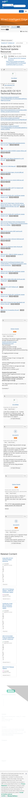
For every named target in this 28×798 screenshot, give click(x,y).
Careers (3, 744)
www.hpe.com (20, 732)
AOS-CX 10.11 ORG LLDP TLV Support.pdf (12, 188)
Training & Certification (7, 767)
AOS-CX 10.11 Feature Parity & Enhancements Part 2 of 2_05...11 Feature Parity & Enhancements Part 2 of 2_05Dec (14, 223)
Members (4, 29)
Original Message (16, 418)
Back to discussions (7, 40)
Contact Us (4, 746)
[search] (11, 5)
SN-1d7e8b (6, 594)
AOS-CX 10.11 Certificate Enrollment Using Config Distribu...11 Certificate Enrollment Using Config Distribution (13, 263)
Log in (21, 11)
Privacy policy (5, 751)
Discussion (15, 26)
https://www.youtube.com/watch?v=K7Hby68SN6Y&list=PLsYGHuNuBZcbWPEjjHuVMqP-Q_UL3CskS (14, 98)
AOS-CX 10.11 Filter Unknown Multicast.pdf (12, 239)
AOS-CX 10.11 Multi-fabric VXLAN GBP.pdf (12, 172)
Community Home (5, 26)
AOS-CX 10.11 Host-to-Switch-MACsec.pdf (12, 180)
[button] (26, 773)
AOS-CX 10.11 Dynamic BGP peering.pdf (11, 231)
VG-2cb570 (15, 435)
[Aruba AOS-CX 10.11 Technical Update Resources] (8, 58)
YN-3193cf (14, 78)
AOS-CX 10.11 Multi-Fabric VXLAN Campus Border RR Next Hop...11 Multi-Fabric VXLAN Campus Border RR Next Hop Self (13, 205)
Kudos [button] (25, 69)
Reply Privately (9, 87)
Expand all (4, 43)
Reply (3, 87)
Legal (3, 755)
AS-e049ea (15, 404)
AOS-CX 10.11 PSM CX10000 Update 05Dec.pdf (14, 151)
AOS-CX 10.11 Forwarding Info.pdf (10, 310)
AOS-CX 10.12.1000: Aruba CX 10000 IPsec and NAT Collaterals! (8, 637)
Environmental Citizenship (8, 748)
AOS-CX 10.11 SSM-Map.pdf (8, 166)
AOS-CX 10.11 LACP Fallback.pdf (10, 287)
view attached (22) (9, 85)
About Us (4, 742)
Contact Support (5, 765)
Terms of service (5, 753)
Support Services (6, 763)
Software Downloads (6, 769)
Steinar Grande (15, 329)
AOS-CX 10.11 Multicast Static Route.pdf (12, 246)
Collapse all (11, 43)
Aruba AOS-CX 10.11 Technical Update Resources (7, 560)
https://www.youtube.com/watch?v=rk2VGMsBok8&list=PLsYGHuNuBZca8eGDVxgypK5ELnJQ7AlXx (14, 127)
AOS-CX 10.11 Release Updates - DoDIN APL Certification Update (8, 590)
